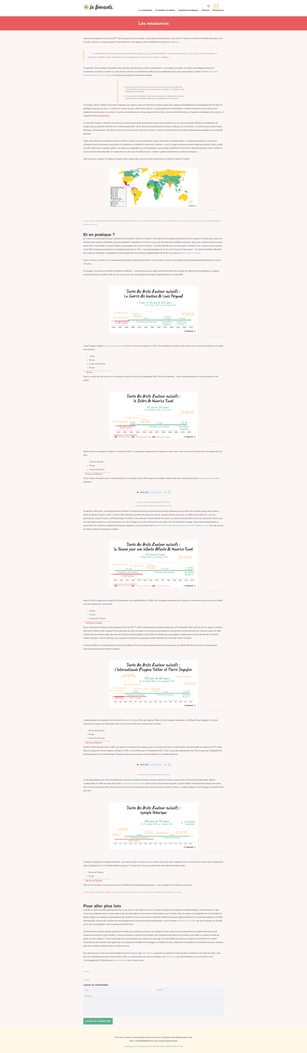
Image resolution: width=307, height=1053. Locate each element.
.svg (191, 221)
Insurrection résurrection (132, 783)
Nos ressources (141, 1046)
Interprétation (141, 774)
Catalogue (128, 1046)
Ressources (218, 10)
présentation (147, 953)
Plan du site (178, 1046)
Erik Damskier (165, 774)
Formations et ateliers (165, 10)
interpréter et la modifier (210, 478)
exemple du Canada (186, 921)
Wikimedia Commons (90, 224)
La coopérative (145, 10)
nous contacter (120, 960)
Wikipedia (175, 42)
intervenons (171, 957)
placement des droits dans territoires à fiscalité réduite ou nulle (181, 526)
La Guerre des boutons (113, 346)
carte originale (90, 221)
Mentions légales (164, 1046)
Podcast (205, 10)
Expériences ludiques (188, 10)
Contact (152, 1046)
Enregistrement (142, 502)
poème (129, 720)
